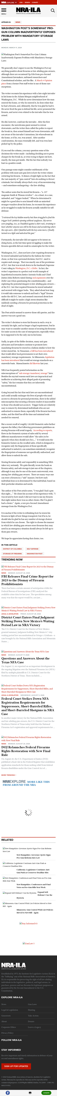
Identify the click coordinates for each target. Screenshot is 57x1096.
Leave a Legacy (34, 1027)
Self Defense (32, 549)
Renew (27, 2)
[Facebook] (8, 1094)
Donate (35, 2)
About (4, 1021)
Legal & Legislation (9, 614)
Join (21, 2)
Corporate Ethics (8, 1027)
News (17, 22)
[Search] (53, 10)
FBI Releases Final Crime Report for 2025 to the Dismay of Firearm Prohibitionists (27, 580)
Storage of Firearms (12, 554)
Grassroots (6, 1015)
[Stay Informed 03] (28, 923)
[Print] (30, 1094)
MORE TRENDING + (8, 775)
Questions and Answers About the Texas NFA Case (25, 660)
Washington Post (34, 554)
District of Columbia (12, 549)
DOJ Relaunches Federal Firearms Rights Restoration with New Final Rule (25, 751)
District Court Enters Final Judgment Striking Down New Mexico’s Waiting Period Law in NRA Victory (27, 621)
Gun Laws (32, 1004)
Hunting (31, 1010)
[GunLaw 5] (28, 943)
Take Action (33, 1015)
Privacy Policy (7, 1033)
